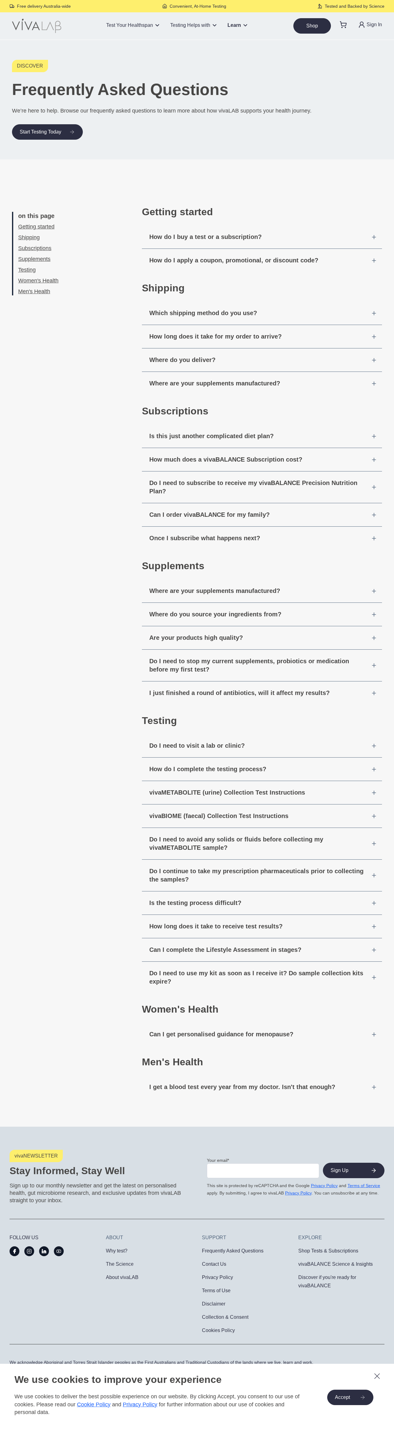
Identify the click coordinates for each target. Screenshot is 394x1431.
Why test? (116, 1250)
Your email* (218, 1160)
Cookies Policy (218, 1330)
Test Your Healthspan (129, 25)
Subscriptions (34, 248)
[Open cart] (343, 26)
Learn (234, 25)
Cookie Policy (94, 1404)
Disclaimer (213, 1303)
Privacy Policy (324, 1185)
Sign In (374, 24)
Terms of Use (216, 1290)
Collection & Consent (225, 1317)
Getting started (36, 227)
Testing (27, 270)
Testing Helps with (190, 25)
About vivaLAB (122, 1277)
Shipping (29, 237)
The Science (120, 1264)
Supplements (34, 259)
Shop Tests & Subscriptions (328, 1250)
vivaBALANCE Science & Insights (335, 1264)
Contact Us (214, 1264)
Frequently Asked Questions (232, 1250)
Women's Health (38, 281)
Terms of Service (364, 1185)
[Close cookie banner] (377, 1376)
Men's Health (34, 291)
